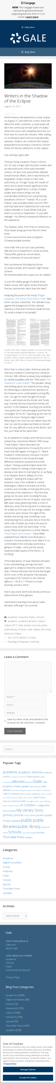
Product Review (30, 815)
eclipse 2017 (10, 625)
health (36, 801)
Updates (28, 837)
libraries (6, 811)
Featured (23, 617)
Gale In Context (11, 793)
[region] (28, 1059)
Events (6, 867)
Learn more (32, 17)
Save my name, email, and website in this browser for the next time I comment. (27, 721)
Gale (20, 625)
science (24, 833)
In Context (28, 805)
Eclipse (41, 621)
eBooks (18, 781)
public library (10, 629)
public (44, 625)
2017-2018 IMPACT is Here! (22, 637)
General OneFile (18, 801)
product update (44, 815)
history (17, 805)
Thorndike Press (13, 837)
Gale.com (11, 944)
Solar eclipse (33, 629)
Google (30, 801)
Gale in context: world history (22, 798)
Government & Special (18, 970)
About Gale (12, 948)
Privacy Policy (13, 977)
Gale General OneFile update (22, 790)
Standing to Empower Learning (23, 641)
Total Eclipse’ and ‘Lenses (17, 533)
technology (31, 833)
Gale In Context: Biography (29, 794)
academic (12, 621)
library (13, 810)
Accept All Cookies (28, 1077)
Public (32, 617)
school (5, 832)
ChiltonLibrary (33, 776)
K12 (36, 806)
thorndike (40, 832)
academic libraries (27, 621)
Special (6, 884)
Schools (40, 617)
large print (44, 805)
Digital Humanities (12, 862)
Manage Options (28, 1069)
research (45, 827)
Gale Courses (35, 786)
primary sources (32, 625)
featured (29, 782)
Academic (13, 617)
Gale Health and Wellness (41, 790)
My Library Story (30, 810)
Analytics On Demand (18, 777)
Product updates (11, 820)
